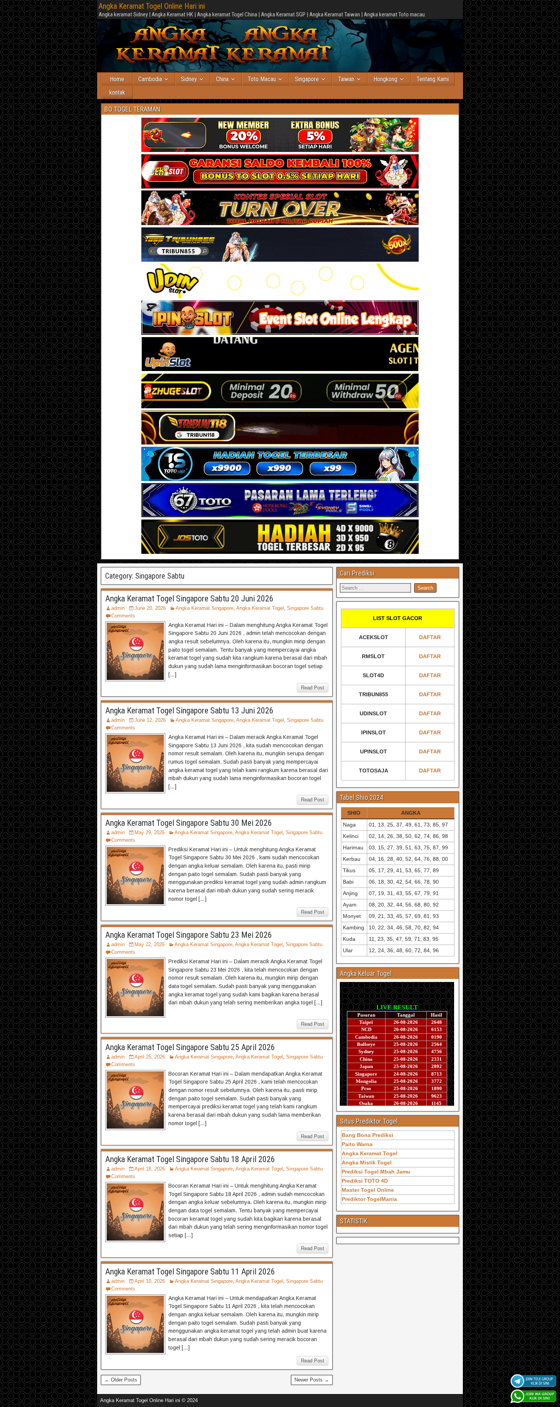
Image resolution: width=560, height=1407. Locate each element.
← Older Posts (120, 1380)
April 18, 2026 (149, 1169)
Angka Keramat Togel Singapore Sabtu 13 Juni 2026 (189, 710)
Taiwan (346, 79)
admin (118, 608)
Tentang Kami (432, 79)
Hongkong (385, 79)
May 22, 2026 (149, 944)
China (222, 79)
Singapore (307, 79)
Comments (123, 616)
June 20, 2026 (150, 608)
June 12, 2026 (150, 720)
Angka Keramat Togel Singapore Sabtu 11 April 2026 (190, 1271)
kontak (117, 92)
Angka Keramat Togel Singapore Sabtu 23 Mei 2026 (188, 935)
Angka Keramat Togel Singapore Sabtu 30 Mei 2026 (188, 823)
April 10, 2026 (149, 1281)
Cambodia (150, 79)
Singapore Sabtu (305, 608)
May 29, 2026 (149, 832)
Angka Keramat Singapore (205, 608)
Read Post (312, 688)
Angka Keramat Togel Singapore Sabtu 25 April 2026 (190, 1047)
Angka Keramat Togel (260, 608)
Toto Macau (262, 79)
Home (117, 79)
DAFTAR (430, 637)
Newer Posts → (311, 1380)
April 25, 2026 (149, 1057)
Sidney (189, 79)
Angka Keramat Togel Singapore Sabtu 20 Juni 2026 (189, 598)
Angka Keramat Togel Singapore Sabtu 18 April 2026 (190, 1159)
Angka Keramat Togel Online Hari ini (152, 6)
